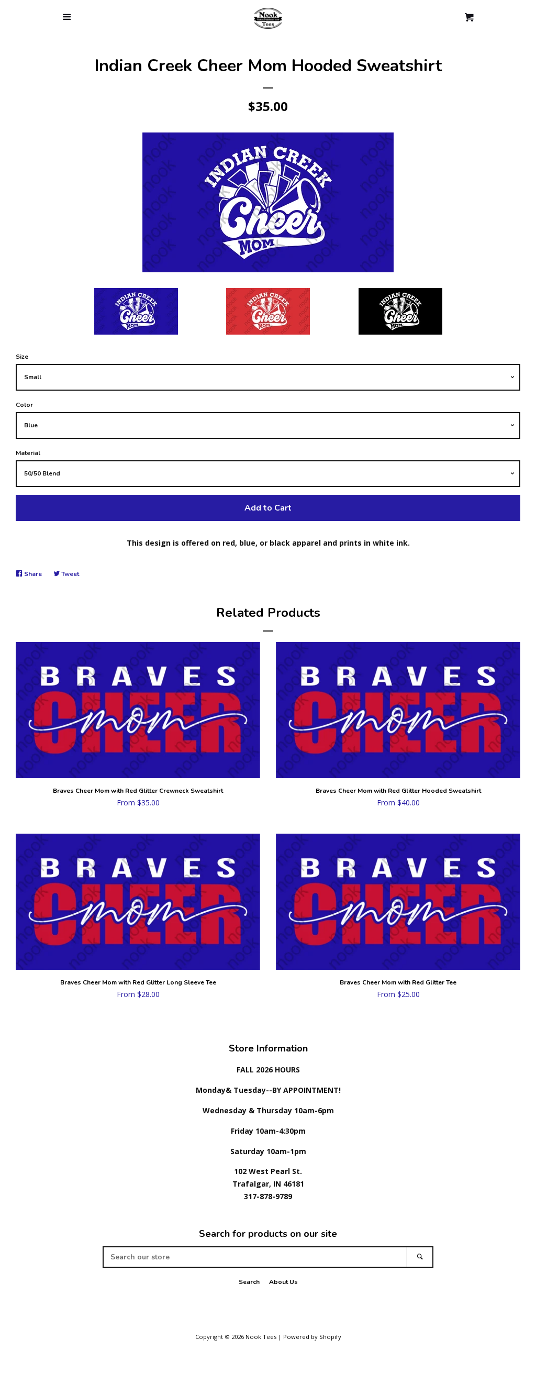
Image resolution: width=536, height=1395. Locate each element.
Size (22, 356)
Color (24, 405)
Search (249, 1282)
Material (28, 453)
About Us (283, 1282)
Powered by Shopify (312, 1337)
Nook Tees (260, 1337)
